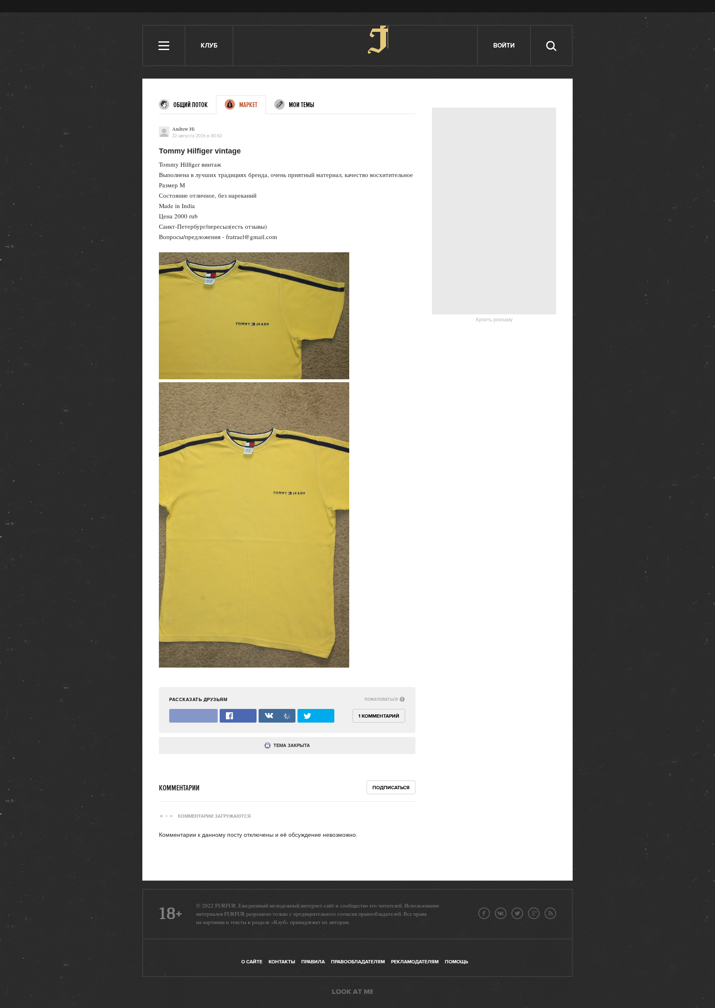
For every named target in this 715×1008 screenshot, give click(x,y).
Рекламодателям (415, 962)
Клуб (209, 46)
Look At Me (352, 992)
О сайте (251, 962)
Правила (313, 962)
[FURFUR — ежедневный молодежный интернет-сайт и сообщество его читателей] (355, 45)
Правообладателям (358, 962)
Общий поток (190, 105)
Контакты (282, 962)
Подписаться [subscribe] (391, 788)
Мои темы (301, 105)
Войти (504, 46)
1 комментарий (378, 716)
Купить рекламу (494, 319)
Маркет (248, 105)
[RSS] (550, 913)
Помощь (456, 962)
